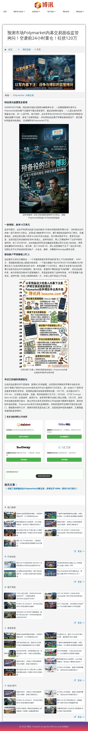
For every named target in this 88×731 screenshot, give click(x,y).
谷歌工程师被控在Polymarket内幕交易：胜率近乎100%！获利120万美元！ (43, 488)
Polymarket (18, 95)
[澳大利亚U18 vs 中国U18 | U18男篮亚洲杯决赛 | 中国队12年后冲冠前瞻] (10, 532)
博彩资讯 (66, 11)
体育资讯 (35, 11)
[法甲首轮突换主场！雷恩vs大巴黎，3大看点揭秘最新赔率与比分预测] (10, 644)
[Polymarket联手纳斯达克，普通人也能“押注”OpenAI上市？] (50, 572)
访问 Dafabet (23, 437)
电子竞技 (50, 11)
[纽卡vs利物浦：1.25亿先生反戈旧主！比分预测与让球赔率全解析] (50, 652)
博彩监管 (79, 11)
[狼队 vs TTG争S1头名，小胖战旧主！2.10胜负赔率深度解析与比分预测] (10, 543)
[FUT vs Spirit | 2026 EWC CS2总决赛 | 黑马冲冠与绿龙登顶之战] (50, 532)
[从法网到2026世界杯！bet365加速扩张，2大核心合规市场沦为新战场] (10, 573)
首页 (5, 11)
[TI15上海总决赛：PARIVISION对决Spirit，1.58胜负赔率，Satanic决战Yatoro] (10, 595)
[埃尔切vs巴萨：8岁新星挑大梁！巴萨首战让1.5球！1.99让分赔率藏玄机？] (10, 653)
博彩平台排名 (18, 11)
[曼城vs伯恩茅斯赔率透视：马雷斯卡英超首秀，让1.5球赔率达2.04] (10, 514)
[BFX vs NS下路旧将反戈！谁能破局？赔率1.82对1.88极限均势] (50, 701)
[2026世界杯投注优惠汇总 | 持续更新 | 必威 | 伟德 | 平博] (50, 564)
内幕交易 (30, 95)
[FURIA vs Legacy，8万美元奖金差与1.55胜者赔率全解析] (10, 605)
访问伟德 (64, 460)
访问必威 (24, 460)
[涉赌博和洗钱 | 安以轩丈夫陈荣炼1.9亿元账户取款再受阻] (50, 709)
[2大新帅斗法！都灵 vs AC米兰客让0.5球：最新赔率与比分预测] (50, 635)
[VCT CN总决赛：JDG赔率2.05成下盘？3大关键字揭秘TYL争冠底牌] (50, 605)
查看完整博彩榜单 (44, 476)
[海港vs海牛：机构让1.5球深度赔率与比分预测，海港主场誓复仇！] (50, 523)
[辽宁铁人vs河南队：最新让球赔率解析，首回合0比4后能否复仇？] (50, 668)
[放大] (66, 127)
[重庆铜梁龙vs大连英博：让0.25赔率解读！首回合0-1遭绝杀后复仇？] (10, 523)
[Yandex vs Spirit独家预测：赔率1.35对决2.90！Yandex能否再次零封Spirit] (10, 614)
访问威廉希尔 (64, 437)
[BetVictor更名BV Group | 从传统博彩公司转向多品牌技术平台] (10, 564)
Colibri (65, 726)
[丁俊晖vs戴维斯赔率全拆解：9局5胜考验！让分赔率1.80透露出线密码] (50, 514)
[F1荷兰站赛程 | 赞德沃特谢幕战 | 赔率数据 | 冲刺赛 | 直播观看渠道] (10, 709)
